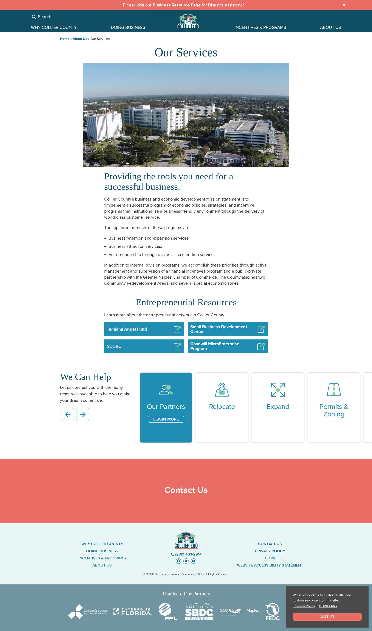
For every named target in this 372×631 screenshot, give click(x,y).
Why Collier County (102, 544)
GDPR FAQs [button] (328, 606)
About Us (80, 39)
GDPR (270, 558)
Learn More (166, 419)
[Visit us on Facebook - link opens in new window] (178, 561)
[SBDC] (199, 611)
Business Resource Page (177, 5)
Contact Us (270, 544)
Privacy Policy (304, 606)
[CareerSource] (87, 611)
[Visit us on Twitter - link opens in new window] (186, 561)
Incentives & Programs (102, 558)
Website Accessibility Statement (270, 565)
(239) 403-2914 (186, 554)
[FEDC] (272, 611)
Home (65, 39)
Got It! (327, 616)
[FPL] (168, 611)
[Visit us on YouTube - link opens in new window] (193, 561)
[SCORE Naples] (239, 612)
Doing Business (102, 551)
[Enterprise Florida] (132, 611)
